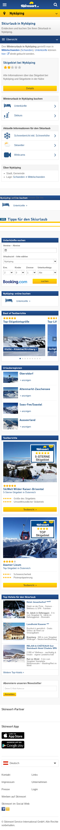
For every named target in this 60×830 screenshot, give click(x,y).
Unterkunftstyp (45, 268)
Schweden (27, 50)
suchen (44, 281)
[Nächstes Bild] (54, 339)
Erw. (5, 268)
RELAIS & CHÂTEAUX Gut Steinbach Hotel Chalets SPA (42, 647)
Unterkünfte (41, 50)
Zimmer (30, 268)
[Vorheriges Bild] (5, 339)
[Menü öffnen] (4, 4)
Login (35, 789)
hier (4, 54)
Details (30, 88)
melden (48, 197)
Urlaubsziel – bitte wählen (15, 256)
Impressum (8, 782)
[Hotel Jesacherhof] (9, 609)
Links (35, 774)
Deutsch (14, 763)
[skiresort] (30, 4)
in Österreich (29, 492)
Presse (6, 789)
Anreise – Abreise (11, 245)
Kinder (18, 268)
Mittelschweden (36, 177)
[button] (15, 282)
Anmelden (10, 694)
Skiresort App (10, 726)
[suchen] (55, 4)
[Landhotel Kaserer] (9, 631)
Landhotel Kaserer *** (38, 624)
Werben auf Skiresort (14, 796)
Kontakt (6, 774)
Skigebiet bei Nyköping (19, 62)
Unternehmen (39, 782)
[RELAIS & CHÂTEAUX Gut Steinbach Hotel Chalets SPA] (9, 654)
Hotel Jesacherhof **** (39, 602)
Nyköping (16, 13)
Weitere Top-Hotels (12, 672)
